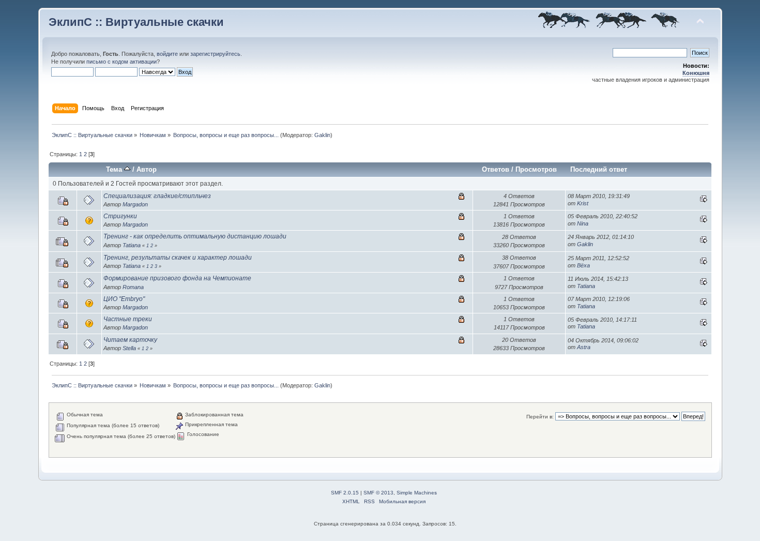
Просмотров (536, 169)
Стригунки (120, 216)
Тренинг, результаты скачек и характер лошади (177, 257)
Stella (129, 348)
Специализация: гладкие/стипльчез (157, 196)
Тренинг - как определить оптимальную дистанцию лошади (194, 236)
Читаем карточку (130, 339)
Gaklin (322, 135)
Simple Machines (417, 492)
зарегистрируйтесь (215, 54)
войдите (167, 54)
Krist (582, 203)
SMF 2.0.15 (345, 492)
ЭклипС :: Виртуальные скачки (136, 22)
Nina (582, 223)
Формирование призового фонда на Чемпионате (177, 278)
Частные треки (127, 319)
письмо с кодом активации (121, 61)
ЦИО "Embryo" (124, 299)
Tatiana (132, 245)
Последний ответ (598, 169)
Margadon (135, 204)
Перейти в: (540, 416)
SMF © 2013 (378, 492)
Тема (115, 169)
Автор (146, 169)
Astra (583, 347)
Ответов (495, 169)
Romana (133, 287)
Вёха (583, 265)
